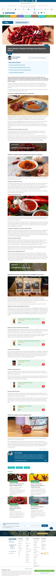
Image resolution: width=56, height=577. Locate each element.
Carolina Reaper (36, 308)
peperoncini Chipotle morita (13, 329)
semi (15, 299)
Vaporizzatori (20, 543)
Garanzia (35, 559)
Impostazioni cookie (44, 573)
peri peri (32, 394)
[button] (10, 58)
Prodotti (26, 467)
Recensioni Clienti (28, 549)
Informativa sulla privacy (28, 568)
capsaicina (41, 140)
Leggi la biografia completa (20, 460)
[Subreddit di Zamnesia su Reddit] (11, 553)
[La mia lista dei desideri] (41, 13)
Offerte (19, 553)
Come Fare (11, 467)
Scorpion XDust (31, 351)
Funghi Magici (20, 548)
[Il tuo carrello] (45, 13)
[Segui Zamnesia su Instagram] (11, 551)
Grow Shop (19, 550)
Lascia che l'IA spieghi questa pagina (38, 57)
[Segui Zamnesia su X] (15, 551)
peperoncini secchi (11, 116)
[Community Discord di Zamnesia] (13, 553)
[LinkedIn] (46, 460)
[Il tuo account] (39, 13)
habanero (9, 372)
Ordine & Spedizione (37, 547)
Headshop (19, 541)
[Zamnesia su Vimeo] (13, 551)
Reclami (35, 560)
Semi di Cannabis (20, 540)
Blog (26, 541)
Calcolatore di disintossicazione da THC (43, 541)
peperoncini (24, 116)
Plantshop (14, 297)
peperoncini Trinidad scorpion (13, 352)
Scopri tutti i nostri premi (43, 533)
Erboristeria (20, 545)
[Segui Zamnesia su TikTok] (9, 553)
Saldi (19, 555)
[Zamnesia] (10, 13)
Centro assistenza (36, 540)
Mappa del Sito (28, 562)
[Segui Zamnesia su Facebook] (9, 551)
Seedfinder (27, 540)
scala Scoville (27, 312)
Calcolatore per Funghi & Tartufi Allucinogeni (43, 545)
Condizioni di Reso (36, 554)
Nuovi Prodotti (28, 543)
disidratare (19, 121)
